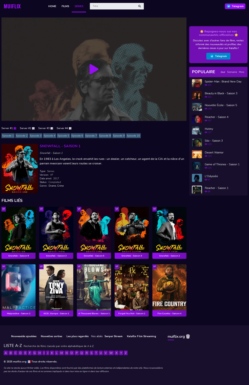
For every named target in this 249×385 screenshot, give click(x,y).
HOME (52, 6)
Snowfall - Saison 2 (169, 255)
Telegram (221, 56)
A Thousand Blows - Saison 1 (94, 313)
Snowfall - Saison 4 (131, 255)
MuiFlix (12, 6)
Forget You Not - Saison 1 (131, 313)
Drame (52, 185)
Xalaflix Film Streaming (141, 336)
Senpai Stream (113, 336)
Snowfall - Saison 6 (18, 255)
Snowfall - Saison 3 (56, 255)
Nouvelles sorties (51, 336)
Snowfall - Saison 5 (94, 255)
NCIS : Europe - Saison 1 (56, 313)
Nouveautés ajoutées (23, 336)
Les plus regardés (78, 336)
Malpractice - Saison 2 (18, 313)
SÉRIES (79, 6)
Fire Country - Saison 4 (169, 313)
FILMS (65, 6)
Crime (60, 185)
